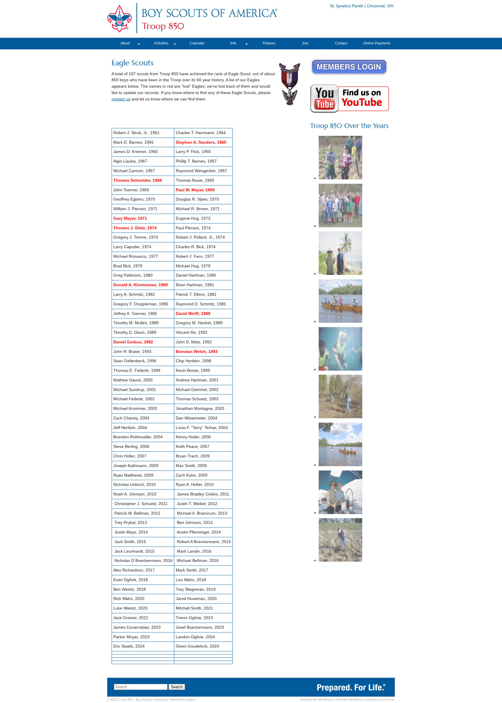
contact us (121, 99)
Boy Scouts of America (152, 699)
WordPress (326, 699)
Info (233, 43)
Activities (161, 43)
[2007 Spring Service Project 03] (340, 158)
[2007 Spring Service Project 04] (340, 540)
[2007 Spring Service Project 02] (340, 206)
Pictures (269, 43)
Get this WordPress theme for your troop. (365, 699)
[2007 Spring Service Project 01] (340, 397)
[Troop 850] (209, 18)
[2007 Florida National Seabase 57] (340, 493)
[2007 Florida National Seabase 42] (340, 349)
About (125, 43)
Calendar (197, 43)
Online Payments (376, 43)
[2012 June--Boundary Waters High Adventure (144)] (340, 445)
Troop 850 (163, 26)
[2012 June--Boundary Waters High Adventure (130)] (340, 301)
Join (305, 43)
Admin (183, 699)
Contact (341, 43)
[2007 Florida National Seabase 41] (340, 253)
